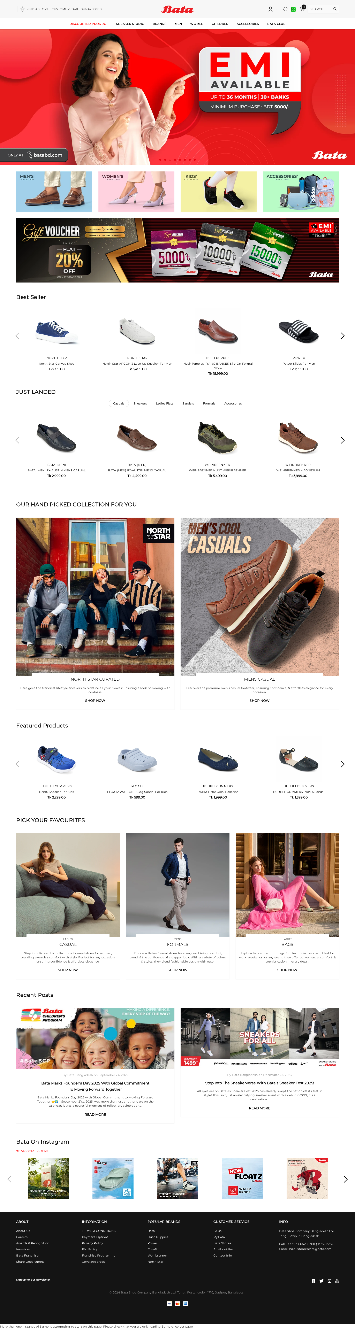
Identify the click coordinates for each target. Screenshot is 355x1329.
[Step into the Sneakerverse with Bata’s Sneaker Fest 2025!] (260, 1038)
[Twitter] (321, 1281)
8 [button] (195, 160)
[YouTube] (337, 1281)
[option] (177, 97)
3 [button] (170, 160)
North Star (56, 358)
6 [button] (185, 160)
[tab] (119, 403)
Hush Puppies (218, 358)
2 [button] (165, 160)
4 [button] (175, 160)
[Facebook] (313, 1281)
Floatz (137, 786)
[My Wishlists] (284, 9)
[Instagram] (329, 1281)
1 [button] (160, 160)
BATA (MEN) (56, 465)
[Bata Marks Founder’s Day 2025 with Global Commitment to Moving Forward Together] (95, 1038)
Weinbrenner (217, 465)
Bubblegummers (56, 786)
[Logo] (177, 8)
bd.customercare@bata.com (310, 1249)
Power (299, 358)
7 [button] (190, 160)
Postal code (196, 1292)
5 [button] (180, 160)
